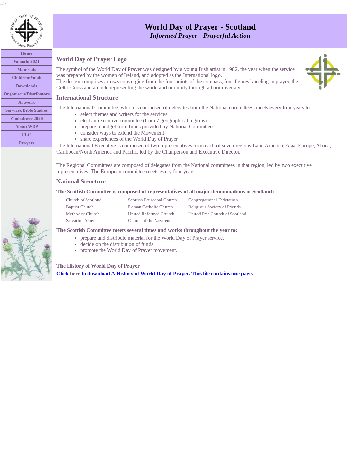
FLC (26, 134)
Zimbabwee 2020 (26, 118)
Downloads (26, 85)
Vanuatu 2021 (26, 61)
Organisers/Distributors (27, 93)
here (75, 273)
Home (26, 53)
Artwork (26, 102)
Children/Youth (26, 77)
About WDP (26, 126)
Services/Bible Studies (26, 110)
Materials (26, 69)
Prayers (26, 142)
